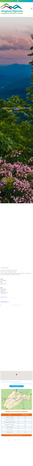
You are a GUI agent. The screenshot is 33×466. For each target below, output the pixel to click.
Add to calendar (5, 301)
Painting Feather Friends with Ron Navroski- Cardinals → (23, 383)
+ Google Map (2, 293)
